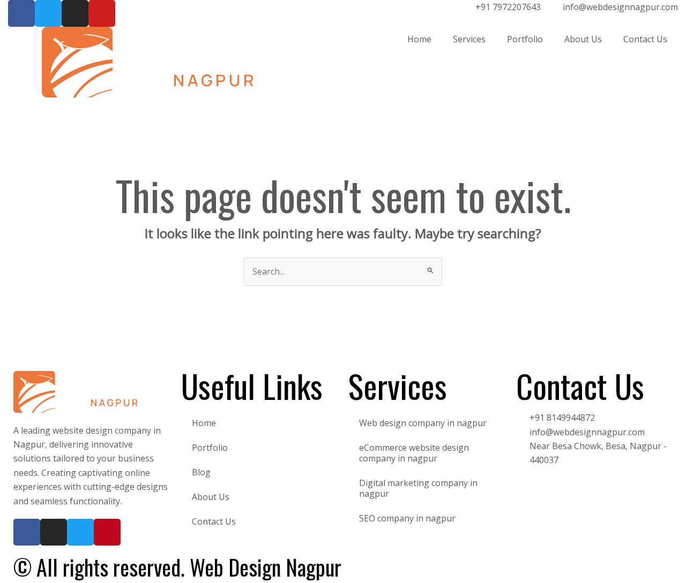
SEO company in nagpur (407, 518)
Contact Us (645, 39)
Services (469, 39)
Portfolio (525, 39)
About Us (583, 39)
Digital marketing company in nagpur (418, 488)
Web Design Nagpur (265, 567)
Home (419, 39)
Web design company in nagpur (423, 423)
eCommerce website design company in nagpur (414, 453)
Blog (201, 472)
